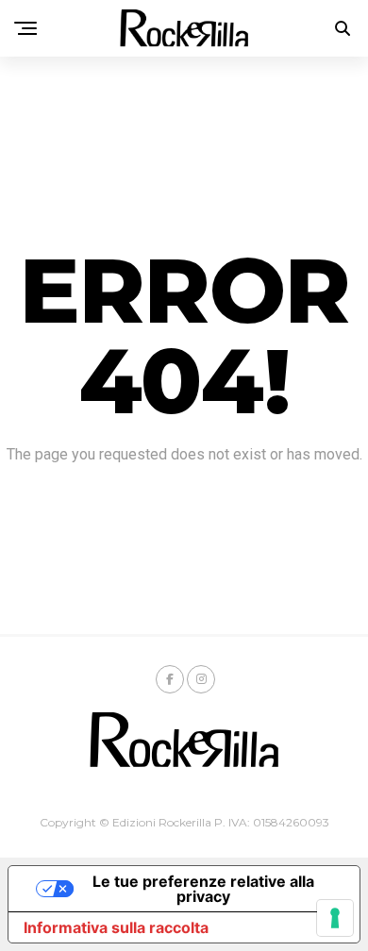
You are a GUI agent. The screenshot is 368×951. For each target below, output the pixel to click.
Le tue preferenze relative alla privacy (203, 889)
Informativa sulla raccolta (116, 927)
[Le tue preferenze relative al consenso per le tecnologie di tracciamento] (335, 918)
